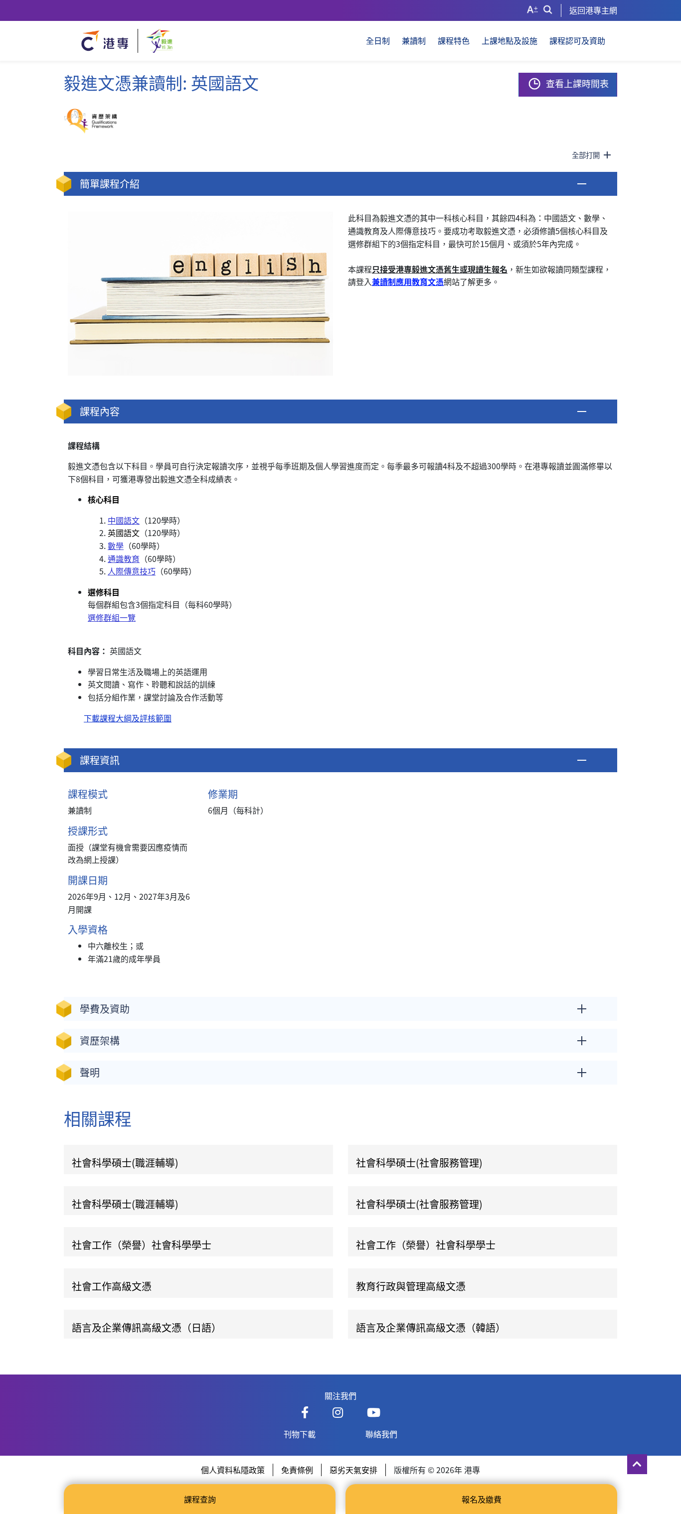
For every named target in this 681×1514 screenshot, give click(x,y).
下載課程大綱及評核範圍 (127, 718)
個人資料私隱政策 (233, 1470)
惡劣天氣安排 (353, 1470)
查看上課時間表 (577, 83)
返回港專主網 (593, 10)
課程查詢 (200, 1499)
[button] (340, 184)
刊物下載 (300, 1434)
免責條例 (297, 1470)
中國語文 (124, 520)
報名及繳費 (482, 1499)
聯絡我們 (381, 1434)
